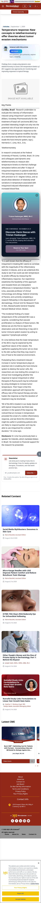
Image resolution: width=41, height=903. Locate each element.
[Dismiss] (36, 195)
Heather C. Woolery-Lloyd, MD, (15, 704)
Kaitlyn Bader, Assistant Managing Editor (17, 706)
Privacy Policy (20, 791)
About (20, 777)
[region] (20, 881)
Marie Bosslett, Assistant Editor (15, 535)
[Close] (38, 863)
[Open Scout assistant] (30, 6)
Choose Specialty (18, 12)
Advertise (20, 779)
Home (7, 834)
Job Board (20, 784)
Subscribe (30, 473)
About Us (15, 834)
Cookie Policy (34, 884)
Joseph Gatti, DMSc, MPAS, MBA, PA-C (17, 663)
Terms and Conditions (20, 789)
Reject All (20, 893)
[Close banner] (38, 2)
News (24, 834)
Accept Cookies (20, 899)
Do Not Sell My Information (20, 786)
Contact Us (20, 782)
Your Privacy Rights (20, 794)
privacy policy (7, 479)
